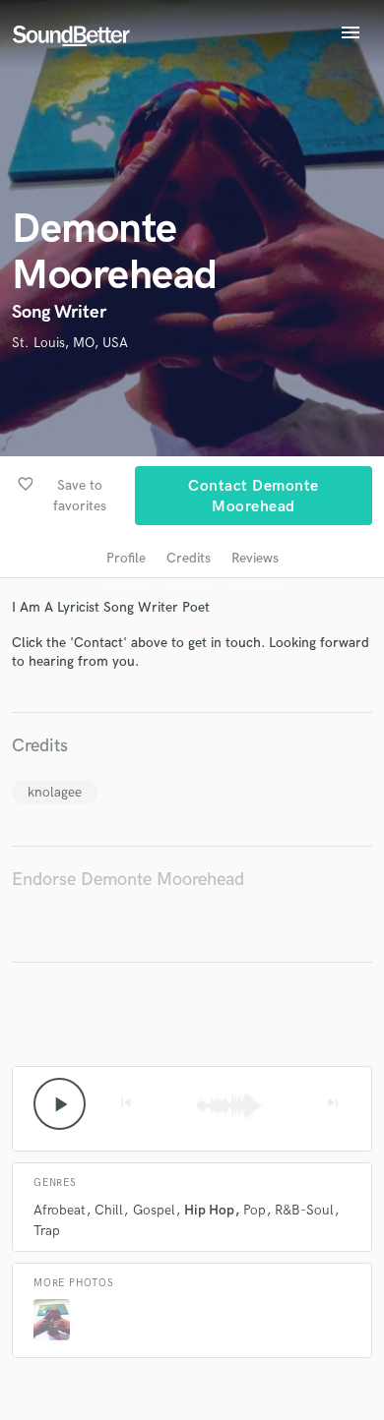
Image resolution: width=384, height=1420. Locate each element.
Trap (46, 1230)
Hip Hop (209, 1210)
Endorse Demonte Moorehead (128, 879)
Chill (109, 1210)
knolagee (55, 792)
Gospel (154, 1210)
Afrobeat (59, 1210)
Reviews (255, 558)
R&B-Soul (304, 1210)
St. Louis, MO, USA (70, 342)
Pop (254, 1210)
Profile (126, 558)
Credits (188, 558)
